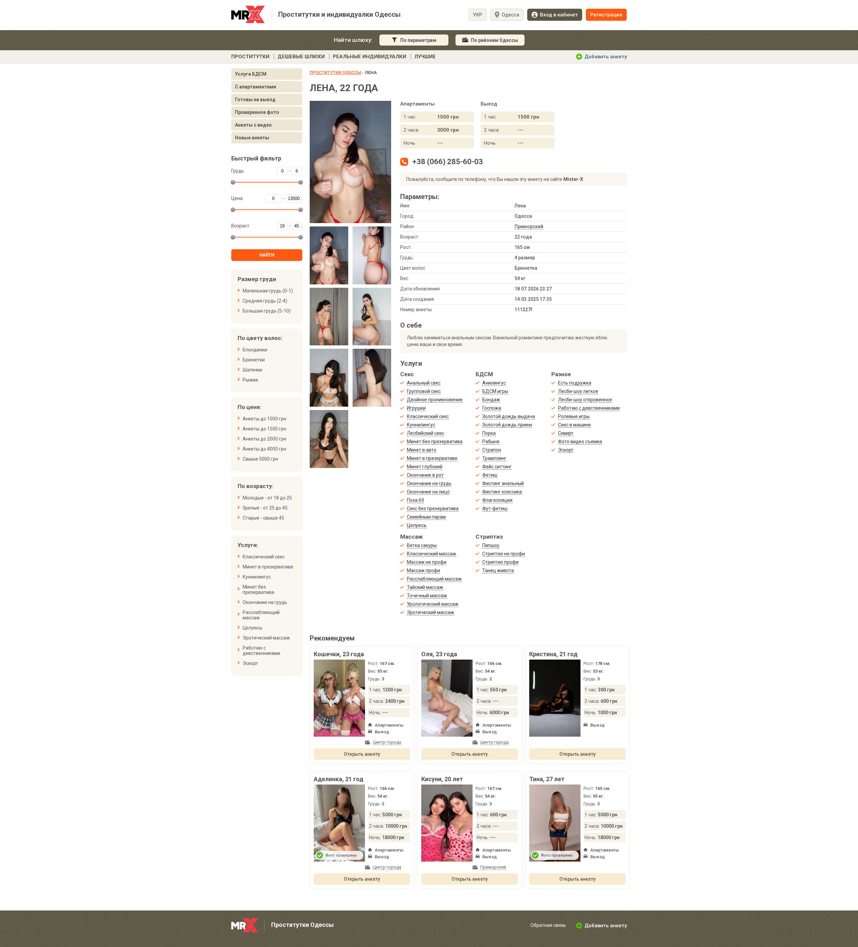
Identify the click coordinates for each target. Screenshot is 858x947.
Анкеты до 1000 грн (264, 418)
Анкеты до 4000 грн (264, 449)
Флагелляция (497, 500)
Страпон (491, 450)
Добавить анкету (606, 57)
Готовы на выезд (255, 99)
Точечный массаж (427, 595)
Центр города (387, 742)
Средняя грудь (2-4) (265, 300)
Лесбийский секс (425, 433)
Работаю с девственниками (261, 650)
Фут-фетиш (494, 508)
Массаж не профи (426, 562)
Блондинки (255, 349)
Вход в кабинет (559, 15)
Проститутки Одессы (335, 72)
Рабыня (490, 441)
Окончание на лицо (428, 491)
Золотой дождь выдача (508, 416)
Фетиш (489, 475)
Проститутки (250, 57)
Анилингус (494, 383)
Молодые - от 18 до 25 (267, 497)
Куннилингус (257, 577)
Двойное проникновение (435, 399)
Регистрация (606, 15)
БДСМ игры (495, 391)
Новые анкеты (252, 137)
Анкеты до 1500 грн (264, 428)
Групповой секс (424, 391)
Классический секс (264, 556)
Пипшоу (490, 545)
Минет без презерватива (258, 589)
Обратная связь (548, 925)
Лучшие (425, 57)
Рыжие (250, 380)
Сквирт (565, 433)
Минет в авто (421, 450)
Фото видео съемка (580, 441)
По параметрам (418, 40)
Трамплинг (494, 458)
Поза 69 (415, 500)
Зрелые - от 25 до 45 (265, 508)
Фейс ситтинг (497, 466)
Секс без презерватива (432, 508)
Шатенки (252, 370)
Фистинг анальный (503, 483)
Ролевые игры (574, 416)
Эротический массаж (266, 637)
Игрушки (416, 408)
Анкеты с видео (253, 125)
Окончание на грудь (265, 602)
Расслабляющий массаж (261, 615)
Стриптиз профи (500, 562)
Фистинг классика (502, 491)
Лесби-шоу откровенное (585, 399)
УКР (477, 15)
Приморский (528, 226)
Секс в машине (574, 424)
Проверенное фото (257, 112)
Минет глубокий (424, 466)
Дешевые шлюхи (301, 57)
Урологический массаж (432, 604)
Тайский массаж (425, 587)
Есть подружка (574, 383)
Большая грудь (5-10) (267, 311)
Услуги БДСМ (250, 74)
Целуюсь (252, 627)
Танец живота (498, 570)
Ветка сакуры (422, 545)
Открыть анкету (362, 754)
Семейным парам (426, 517)
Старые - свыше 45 (263, 518)
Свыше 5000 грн (260, 459)
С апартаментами (255, 86)
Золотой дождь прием (507, 424)
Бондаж (491, 399)
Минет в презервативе (268, 566)
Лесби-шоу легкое (578, 391)
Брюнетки (254, 359)
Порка (489, 433)
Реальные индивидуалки (369, 57)
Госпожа (491, 408)
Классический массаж (431, 553)
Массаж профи (423, 570)
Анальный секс (423, 383)
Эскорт (250, 663)
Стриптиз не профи (503, 553)
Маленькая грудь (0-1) (268, 290)
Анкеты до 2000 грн (264, 439)
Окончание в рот (425, 475)
